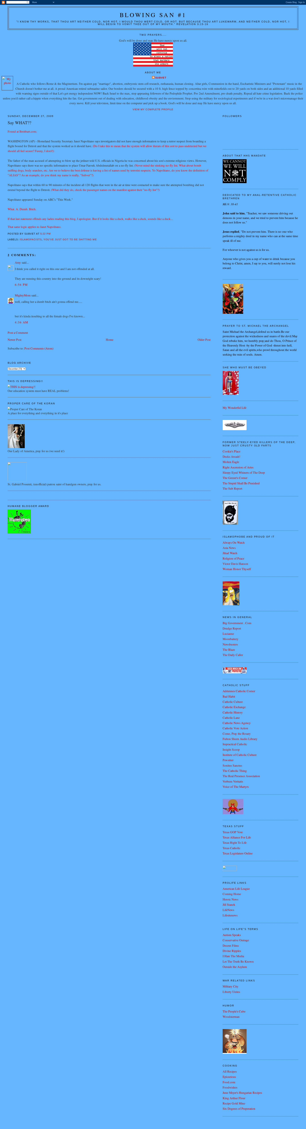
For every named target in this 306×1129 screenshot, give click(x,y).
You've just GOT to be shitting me (70, 239)
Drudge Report (232, 628)
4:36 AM (21, 322)
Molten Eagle (231, 462)
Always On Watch (234, 542)
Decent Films (231, 945)
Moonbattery (230, 639)
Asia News (229, 548)
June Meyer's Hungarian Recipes (242, 1093)
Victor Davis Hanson (235, 564)
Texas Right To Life (235, 843)
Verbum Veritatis (233, 781)
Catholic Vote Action (235, 728)
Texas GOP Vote (233, 832)
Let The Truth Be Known (238, 961)
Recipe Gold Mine (234, 1103)
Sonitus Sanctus (232, 765)
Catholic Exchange (234, 707)
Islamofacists (31, 239)
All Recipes (230, 1071)
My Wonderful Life (234, 408)
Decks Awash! (231, 457)
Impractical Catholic (235, 744)
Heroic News (230, 899)
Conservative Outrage (236, 940)
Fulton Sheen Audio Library (240, 739)
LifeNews (228, 910)
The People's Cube (234, 1011)
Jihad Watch (230, 553)
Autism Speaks (232, 935)
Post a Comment (18, 333)
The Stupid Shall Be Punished (241, 483)
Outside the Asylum (235, 967)
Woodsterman (231, 1017)
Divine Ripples (232, 951)
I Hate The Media (233, 956)
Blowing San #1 (153, 15)
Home (109, 340)
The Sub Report (232, 488)
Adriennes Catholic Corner (239, 691)
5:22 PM (45, 234)
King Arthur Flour (234, 1098)
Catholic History (233, 712)
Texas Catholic (231, 848)
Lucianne (228, 634)
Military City (230, 986)
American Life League (236, 889)
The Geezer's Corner (235, 478)
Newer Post (14, 340)
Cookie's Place (231, 451)
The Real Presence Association (241, 776)
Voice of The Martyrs (236, 787)
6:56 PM (21, 285)
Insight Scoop (231, 749)
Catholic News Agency (237, 723)
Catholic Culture (233, 702)
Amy (18, 262)
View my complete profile (153, 109)
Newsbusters (230, 644)
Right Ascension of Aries (238, 467)
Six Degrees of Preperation (239, 1109)
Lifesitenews (230, 915)
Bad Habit (229, 696)
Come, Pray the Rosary (237, 734)
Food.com (229, 1082)
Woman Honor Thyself (237, 569)
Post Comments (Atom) (38, 348)
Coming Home (232, 894)
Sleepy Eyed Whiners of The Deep (244, 472)
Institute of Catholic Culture (240, 755)
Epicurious (229, 1077)
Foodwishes (230, 1087)
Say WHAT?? (19, 122)
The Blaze (229, 650)
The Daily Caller (233, 655)
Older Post (204, 340)
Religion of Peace (233, 558)
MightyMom (23, 295)
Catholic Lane (231, 718)
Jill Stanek (229, 905)
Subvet (160, 77)
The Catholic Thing (235, 771)
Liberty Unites (231, 992)
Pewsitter (228, 760)
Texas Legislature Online (238, 853)
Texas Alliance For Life (237, 837)
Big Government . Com (237, 623)
